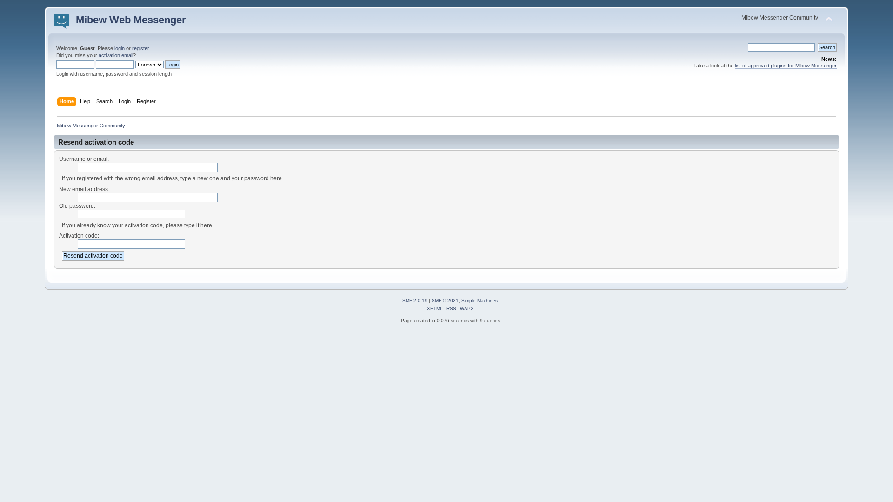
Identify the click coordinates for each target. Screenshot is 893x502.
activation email (116, 55)
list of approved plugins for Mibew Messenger (786, 65)
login (119, 48)
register (140, 48)
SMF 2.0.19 (414, 300)
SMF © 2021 (445, 300)
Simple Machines (479, 300)
